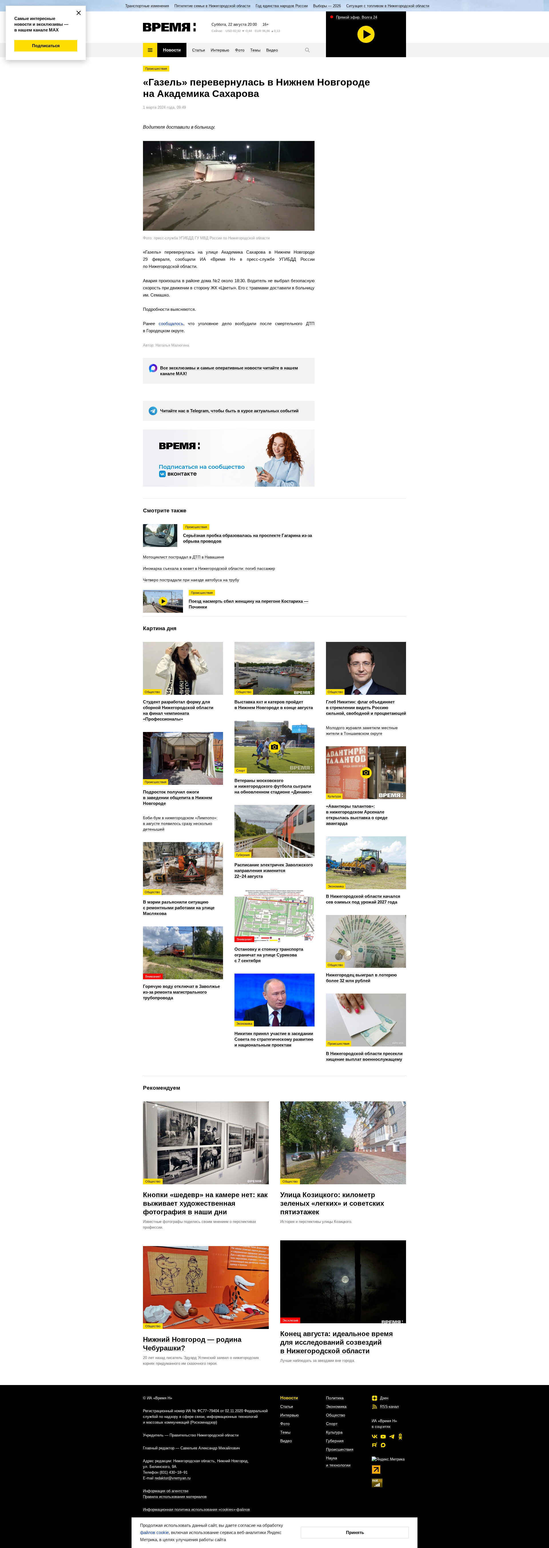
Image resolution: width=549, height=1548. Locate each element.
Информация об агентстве (165, 1491)
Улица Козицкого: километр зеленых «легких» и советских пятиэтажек (332, 1198)
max (383, 1445)
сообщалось (171, 323)
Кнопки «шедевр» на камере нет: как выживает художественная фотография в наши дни (205, 1198)
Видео (286, 1440)
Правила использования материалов (175, 1497)
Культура (334, 1432)
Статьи (286, 1406)
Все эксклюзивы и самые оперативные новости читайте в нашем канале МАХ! (229, 370)
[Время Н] (169, 27)
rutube (374, 1445)
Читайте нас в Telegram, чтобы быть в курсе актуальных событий (229, 410)
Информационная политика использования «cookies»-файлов (196, 1509)
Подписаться (46, 45)
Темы (285, 1432)
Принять (355, 1532)
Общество (335, 1415)
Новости (289, 1397)
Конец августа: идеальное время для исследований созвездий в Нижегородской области (336, 1337)
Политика (335, 1398)
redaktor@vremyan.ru (172, 1478)
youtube (383, 1436)
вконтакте (374, 1436)
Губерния (335, 1440)
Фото (285, 1423)
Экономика (336, 1406)
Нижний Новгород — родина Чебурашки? (192, 1338)
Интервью (289, 1415)
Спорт (331, 1423)
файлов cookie (154, 1532)
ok (400, 1436)
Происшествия (156, 68)
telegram (392, 1436)
